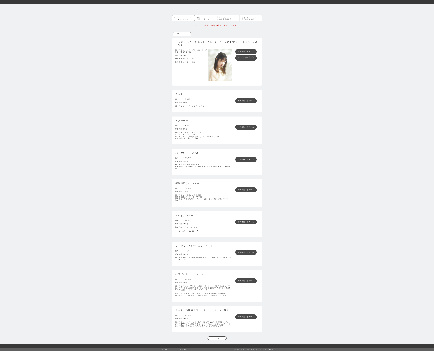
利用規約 (183, 349)
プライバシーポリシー (169, 349)
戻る (217, 338)
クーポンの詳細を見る (246, 57)
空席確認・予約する (246, 51)
